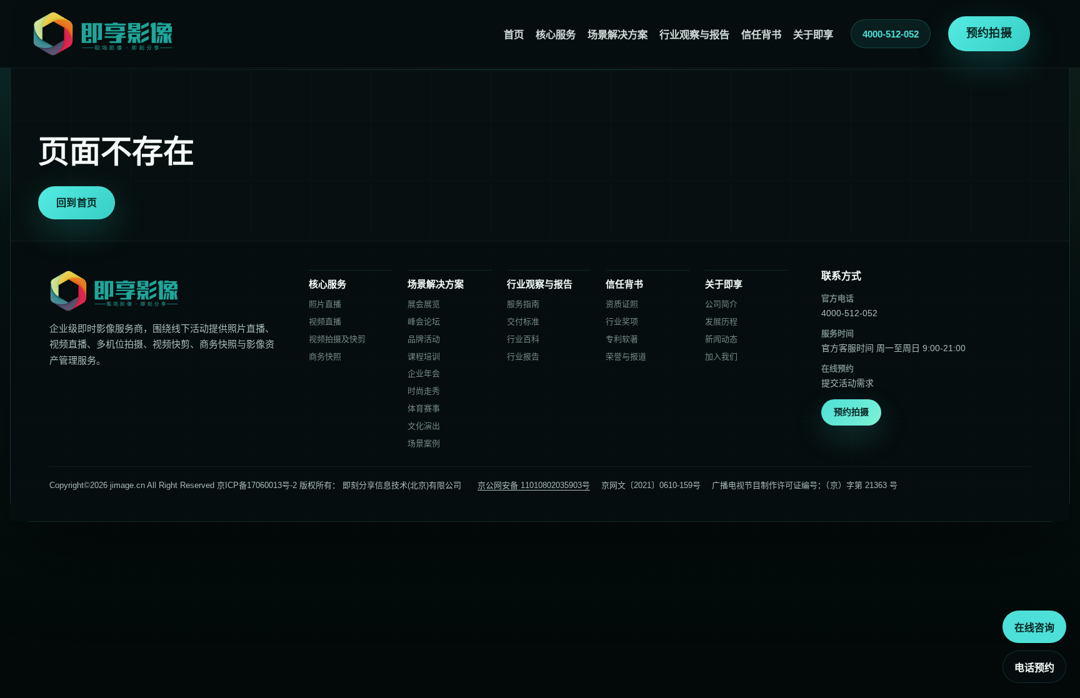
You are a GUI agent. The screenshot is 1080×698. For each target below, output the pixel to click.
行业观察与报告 (694, 34)
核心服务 (556, 34)
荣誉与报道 (626, 356)
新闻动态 (721, 339)
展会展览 (424, 304)
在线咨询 (1034, 627)
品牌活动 (424, 339)
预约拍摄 (989, 33)
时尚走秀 (424, 391)
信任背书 (761, 34)
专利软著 (622, 339)
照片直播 (325, 304)
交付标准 (523, 321)
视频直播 (325, 321)
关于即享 (813, 34)
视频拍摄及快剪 (337, 339)
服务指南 (523, 304)
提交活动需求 (847, 383)
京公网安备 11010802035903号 (534, 485)
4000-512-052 (890, 34)
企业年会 (424, 373)
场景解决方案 (618, 34)
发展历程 (721, 321)
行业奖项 (622, 321)
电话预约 (1034, 667)
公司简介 (721, 304)
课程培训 (424, 356)
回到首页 (76, 202)
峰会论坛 (424, 321)
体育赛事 (424, 408)
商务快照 (325, 356)
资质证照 (622, 304)
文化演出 (424, 426)
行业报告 (523, 356)
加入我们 (721, 356)
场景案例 (424, 443)
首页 (514, 34)
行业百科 (523, 339)
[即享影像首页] (102, 33)
